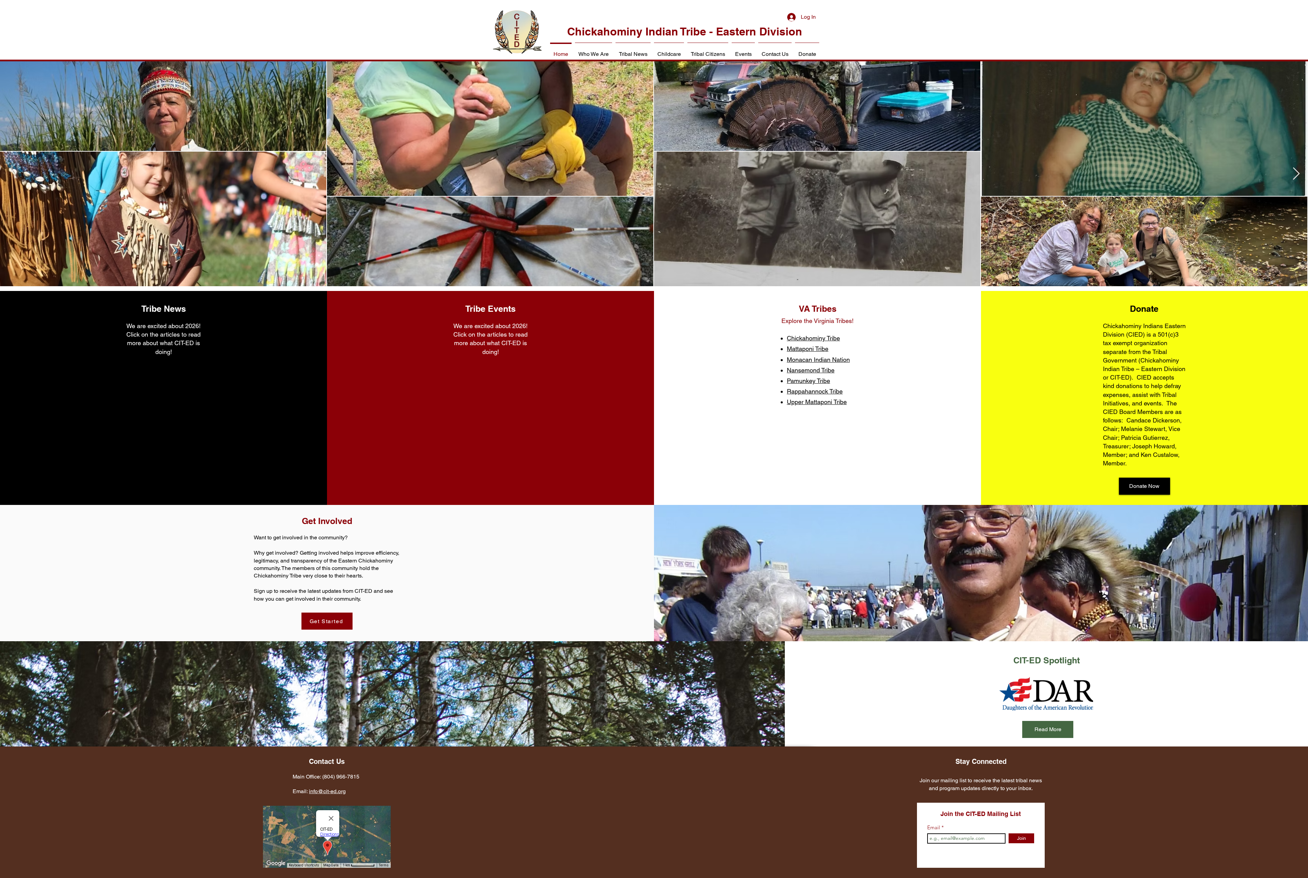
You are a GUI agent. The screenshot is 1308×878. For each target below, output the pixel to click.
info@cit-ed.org (327, 791)
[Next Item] (1296, 174)
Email (934, 827)
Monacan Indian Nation (818, 359)
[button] (593, 51)
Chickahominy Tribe (813, 338)
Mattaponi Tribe (807, 348)
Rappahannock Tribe (815, 391)
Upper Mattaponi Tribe (817, 401)
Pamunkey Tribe (808, 380)
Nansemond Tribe (811, 370)
